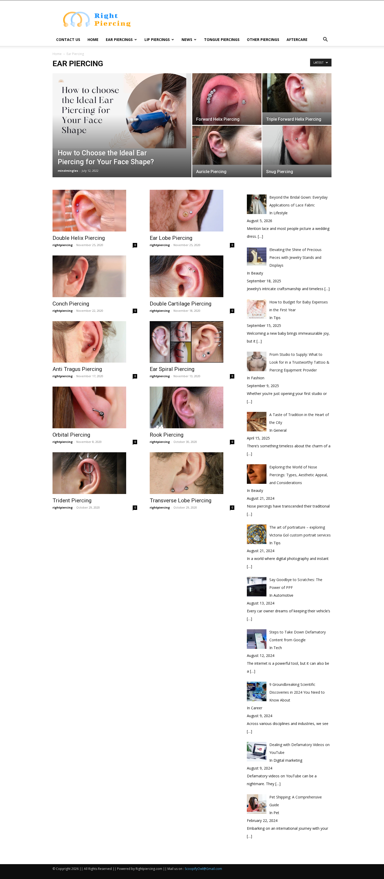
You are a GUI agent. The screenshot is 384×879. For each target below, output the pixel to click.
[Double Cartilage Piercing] (192, 276)
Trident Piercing (72, 500)
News (187, 39)
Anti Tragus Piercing (77, 369)
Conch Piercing (71, 304)
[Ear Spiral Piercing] (192, 342)
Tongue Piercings (222, 39)
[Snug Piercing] (296, 145)
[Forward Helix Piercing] (226, 99)
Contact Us (68, 39)
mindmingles (68, 171)
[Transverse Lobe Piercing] (192, 473)
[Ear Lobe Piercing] (192, 210)
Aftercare (297, 39)
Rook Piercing (166, 435)
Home (93, 39)
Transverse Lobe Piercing (180, 500)
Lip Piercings (157, 39)
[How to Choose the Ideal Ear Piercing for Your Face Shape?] (122, 110)
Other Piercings (263, 39)
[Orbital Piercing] (95, 407)
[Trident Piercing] (95, 473)
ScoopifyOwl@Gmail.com (203, 868)
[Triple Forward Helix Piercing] (296, 92)
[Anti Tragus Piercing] (95, 342)
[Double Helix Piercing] (95, 210)
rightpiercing (63, 245)
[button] (325, 40)
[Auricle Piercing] (226, 145)
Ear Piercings (119, 39)
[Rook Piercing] (192, 407)
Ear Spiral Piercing (172, 369)
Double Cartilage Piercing (180, 304)
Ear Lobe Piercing (171, 238)
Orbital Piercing (71, 435)
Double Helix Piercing (79, 238)
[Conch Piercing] (95, 276)
